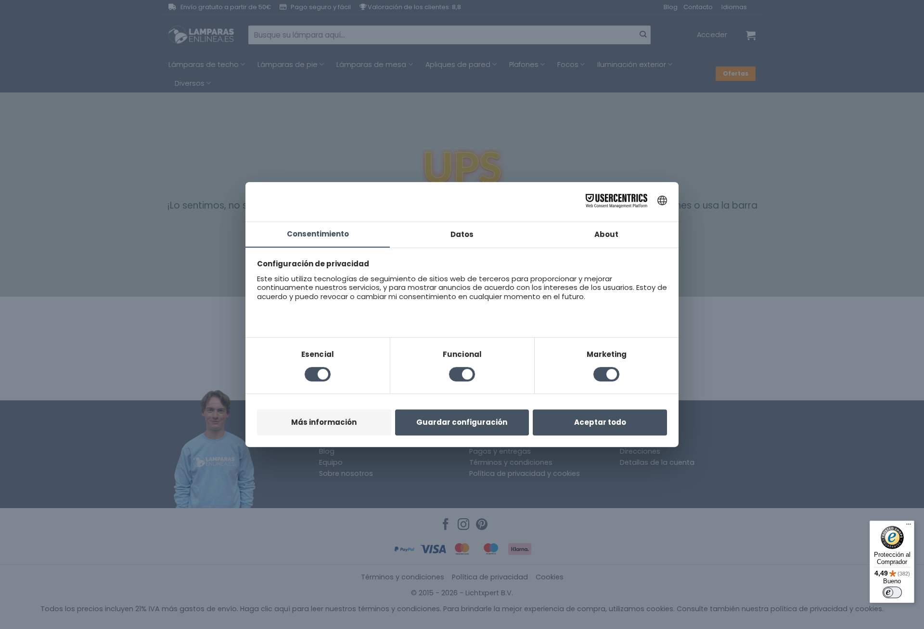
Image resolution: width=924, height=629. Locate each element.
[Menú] (908, 526)
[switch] (892, 592)
